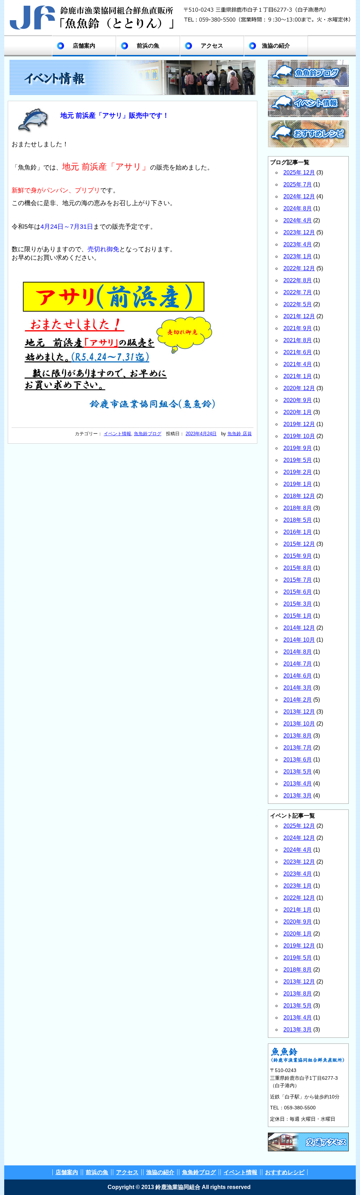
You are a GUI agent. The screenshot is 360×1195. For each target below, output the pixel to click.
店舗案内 (84, 46)
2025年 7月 (297, 184)
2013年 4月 (297, 784)
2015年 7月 (297, 580)
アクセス (212, 46)
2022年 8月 (297, 280)
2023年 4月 (297, 244)
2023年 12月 (299, 232)
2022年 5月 (297, 304)
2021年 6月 (297, 352)
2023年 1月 (297, 256)
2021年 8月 (297, 340)
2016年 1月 (297, 532)
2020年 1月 (297, 412)
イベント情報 (117, 433)
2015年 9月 (297, 556)
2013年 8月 (297, 736)
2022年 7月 (297, 292)
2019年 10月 (299, 436)
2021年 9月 (297, 328)
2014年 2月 (297, 700)
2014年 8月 (297, 652)
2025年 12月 (299, 172)
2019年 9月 (297, 448)
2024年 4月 (297, 220)
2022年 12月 (299, 268)
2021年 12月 (299, 316)
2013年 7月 (297, 748)
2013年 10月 (299, 724)
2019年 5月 (297, 460)
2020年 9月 (297, 400)
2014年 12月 (299, 628)
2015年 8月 (297, 568)
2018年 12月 (299, 496)
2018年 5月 (297, 520)
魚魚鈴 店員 (239, 433)
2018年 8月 (297, 508)
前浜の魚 (148, 46)
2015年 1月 (297, 616)
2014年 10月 (299, 640)
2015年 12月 (299, 544)
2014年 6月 (297, 676)
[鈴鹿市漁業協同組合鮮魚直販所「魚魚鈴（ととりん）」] (180, 31)
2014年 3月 (297, 688)
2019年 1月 (297, 484)
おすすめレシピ (284, 1172)
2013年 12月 (299, 712)
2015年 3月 (297, 604)
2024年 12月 (299, 196)
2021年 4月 (297, 364)
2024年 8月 (297, 208)
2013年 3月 (297, 796)
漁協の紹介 (276, 46)
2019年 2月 (297, 472)
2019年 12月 (299, 424)
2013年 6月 (297, 760)
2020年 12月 (299, 388)
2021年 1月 (297, 376)
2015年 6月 (297, 592)
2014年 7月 (297, 664)
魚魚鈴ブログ (147, 433)
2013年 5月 (297, 772)
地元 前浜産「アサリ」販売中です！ (114, 115)
